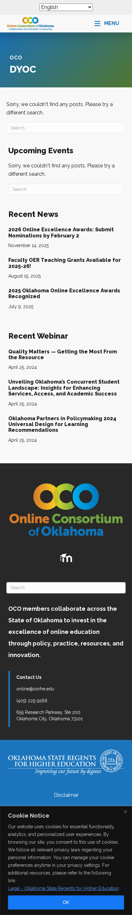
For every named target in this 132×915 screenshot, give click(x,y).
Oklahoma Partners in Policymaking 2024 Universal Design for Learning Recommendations (62, 424)
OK (66, 902)
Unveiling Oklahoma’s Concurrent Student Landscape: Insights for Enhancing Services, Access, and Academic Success (64, 388)
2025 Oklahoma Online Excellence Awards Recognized (64, 293)
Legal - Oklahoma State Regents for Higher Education (63, 888)
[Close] (125, 811)
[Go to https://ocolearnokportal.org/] (66, 558)
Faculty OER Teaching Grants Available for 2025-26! (64, 263)
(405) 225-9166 (31, 700)
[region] (66, 860)
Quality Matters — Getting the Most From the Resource (62, 354)
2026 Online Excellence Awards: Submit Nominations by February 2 (61, 232)
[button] (107, 23)
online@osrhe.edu (35, 688)
